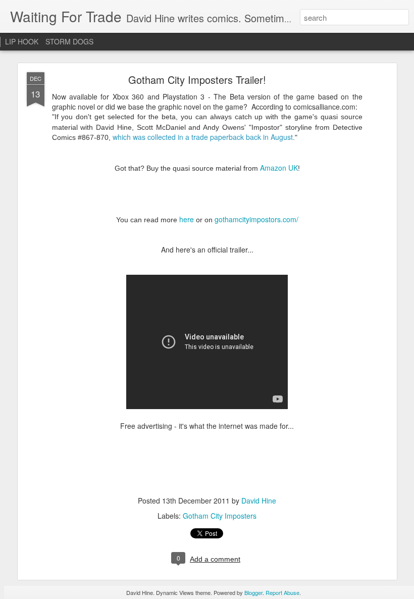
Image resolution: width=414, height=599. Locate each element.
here (186, 219)
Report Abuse (282, 592)
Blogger (253, 592)
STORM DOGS (69, 41)
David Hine (258, 500)
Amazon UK (279, 168)
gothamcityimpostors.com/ (256, 219)
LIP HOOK (21, 41)
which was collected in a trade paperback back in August (203, 137)
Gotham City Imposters (219, 516)
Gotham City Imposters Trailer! (197, 79)
